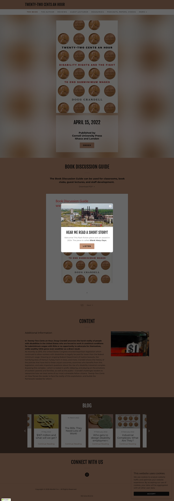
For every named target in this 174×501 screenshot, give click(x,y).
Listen (87, 246)
